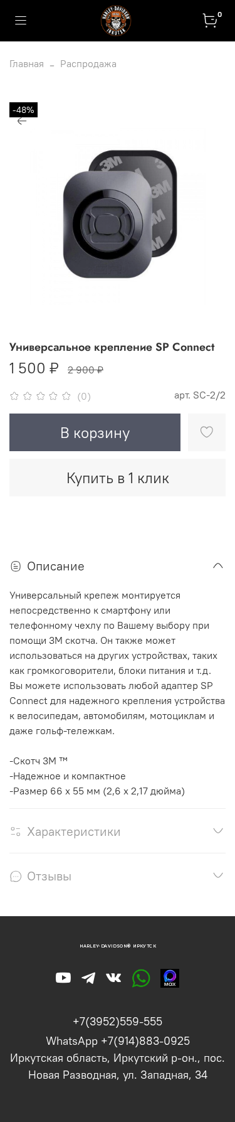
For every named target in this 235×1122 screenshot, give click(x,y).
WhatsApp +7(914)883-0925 (118, 1041)
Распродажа (88, 63)
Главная (26, 63)
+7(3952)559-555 (117, 1021)
